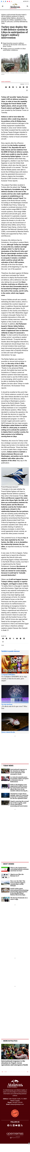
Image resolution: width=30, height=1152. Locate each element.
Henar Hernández (6, 81)
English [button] (26, 1)
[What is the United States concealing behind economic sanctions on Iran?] (5, 869)
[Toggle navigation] (2, 6)
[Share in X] (16, 87)
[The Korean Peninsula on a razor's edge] (5, 899)
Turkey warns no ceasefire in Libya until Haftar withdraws (14, 49)
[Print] (9, 87)
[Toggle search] (27, 6)
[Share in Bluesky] (20, 87)
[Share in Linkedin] (27, 87)
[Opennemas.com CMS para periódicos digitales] (15, 1135)
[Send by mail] (6, 87)
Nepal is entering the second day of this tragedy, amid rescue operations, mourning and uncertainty (19, 804)
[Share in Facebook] (13, 87)
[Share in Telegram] (23, 87)
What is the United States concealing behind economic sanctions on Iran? (19, 869)
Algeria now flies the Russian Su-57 (17, 875)
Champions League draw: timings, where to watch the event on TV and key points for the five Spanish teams (19, 796)
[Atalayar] (15, 6)
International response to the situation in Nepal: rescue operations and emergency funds (18, 772)
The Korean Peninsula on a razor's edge (19, 898)
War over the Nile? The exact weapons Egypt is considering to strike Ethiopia (17, 883)
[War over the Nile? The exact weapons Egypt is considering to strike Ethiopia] (5, 882)
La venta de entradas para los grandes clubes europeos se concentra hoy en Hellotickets (19, 779)
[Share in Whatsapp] (27, 90)
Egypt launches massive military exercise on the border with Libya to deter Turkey (14, 44)
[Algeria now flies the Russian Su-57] (5, 876)
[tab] (5, 1072)
